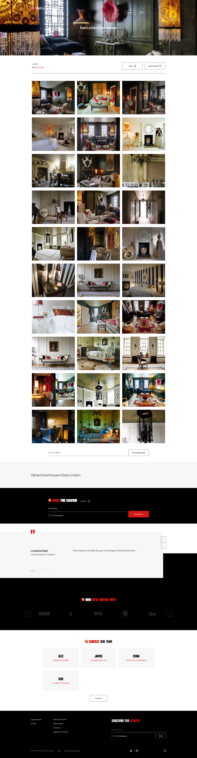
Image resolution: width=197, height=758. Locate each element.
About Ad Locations (73, 12)
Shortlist (55, 12)
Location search (39, 12)
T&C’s (59, 751)
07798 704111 (61, 679)
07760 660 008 (98, 656)
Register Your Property (111, 12)
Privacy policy (59, 515)
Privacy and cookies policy (72, 751)
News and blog (92, 12)
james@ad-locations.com (98, 660)
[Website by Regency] (164, 750)
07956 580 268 (136, 656)
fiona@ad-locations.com (136, 660)
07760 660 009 (60, 656)
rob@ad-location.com (60, 683)
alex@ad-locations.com (61, 660)
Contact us (130, 12)
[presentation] (163, 545)
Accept (57, 515)
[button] (33, 571)
